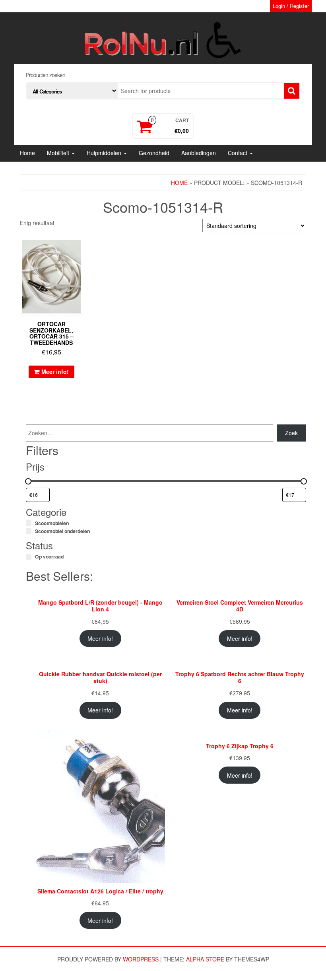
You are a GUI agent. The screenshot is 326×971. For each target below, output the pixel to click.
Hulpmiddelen (105, 153)
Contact (238, 153)
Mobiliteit (59, 153)
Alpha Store (205, 959)
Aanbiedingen (198, 153)
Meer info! (55, 372)
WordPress (141, 959)
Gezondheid (154, 153)
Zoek (291, 433)
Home (27, 153)
